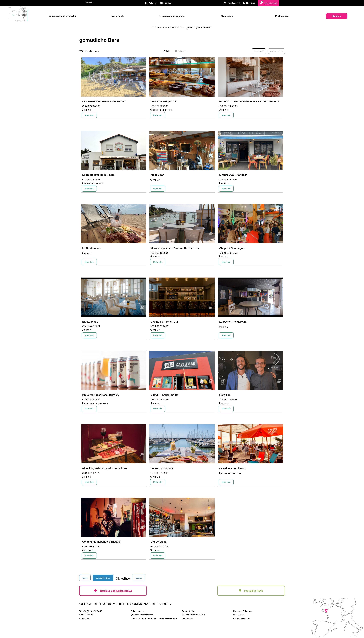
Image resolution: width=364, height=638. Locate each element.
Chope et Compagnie (232, 248)
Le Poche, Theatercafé (232, 321)
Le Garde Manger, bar (164, 101)
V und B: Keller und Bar (165, 395)
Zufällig (167, 51)
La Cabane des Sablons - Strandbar (103, 101)
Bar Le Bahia (158, 541)
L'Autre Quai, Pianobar (233, 174)
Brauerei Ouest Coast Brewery (100, 395)
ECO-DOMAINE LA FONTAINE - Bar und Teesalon (249, 101)
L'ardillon (225, 395)
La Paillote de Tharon (232, 468)
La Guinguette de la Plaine (98, 174)
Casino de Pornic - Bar (164, 321)
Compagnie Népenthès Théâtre (101, 541)
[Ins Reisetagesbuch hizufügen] (142, 88)
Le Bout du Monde (162, 468)
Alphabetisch (181, 51)
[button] (268, 3)
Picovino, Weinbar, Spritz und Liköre (104, 468)
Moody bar (157, 174)
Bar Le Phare (90, 321)
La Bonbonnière (92, 248)
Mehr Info (89, 115)
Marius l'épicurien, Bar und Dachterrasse (175, 248)
